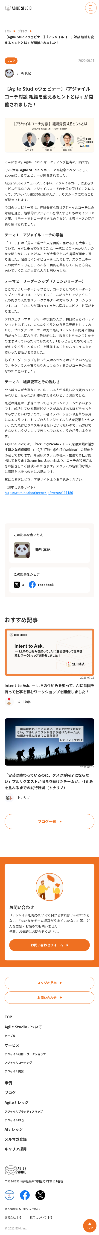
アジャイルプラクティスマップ (24, 1111)
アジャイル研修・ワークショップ (25, 1054)
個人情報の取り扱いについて (23, 1209)
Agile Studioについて (23, 1026)
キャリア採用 (16, 1149)
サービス (12, 1045)
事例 (8, 1083)
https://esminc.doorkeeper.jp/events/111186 (39, 492)
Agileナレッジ (17, 1102)
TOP (8, 31)
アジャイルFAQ (14, 1120)
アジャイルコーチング (18, 1062)
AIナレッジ (14, 1129)
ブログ (22, 31)
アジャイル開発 (14, 1071)
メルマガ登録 (16, 1139)
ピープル (10, 1036)
